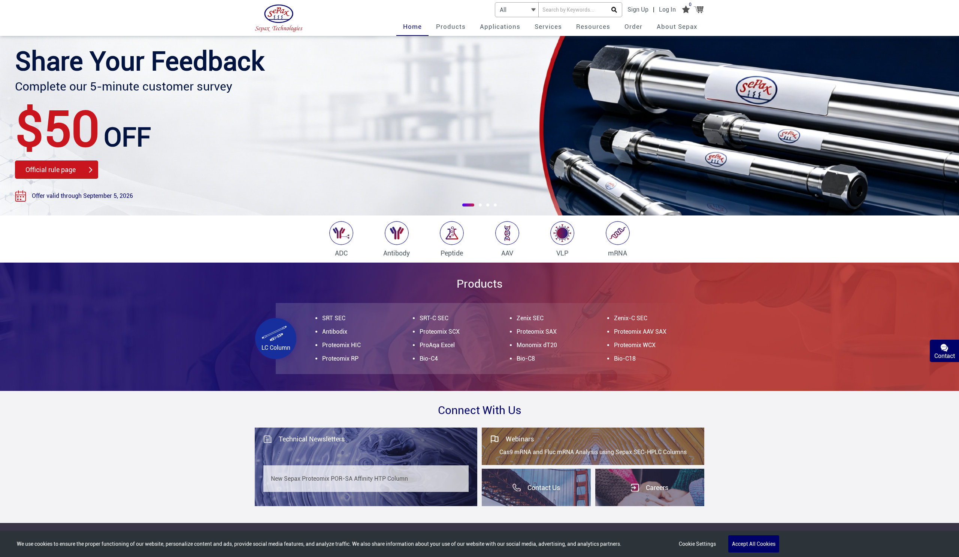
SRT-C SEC (434, 318)
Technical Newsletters (312, 439)
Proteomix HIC (341, 345)
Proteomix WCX (635, 345)
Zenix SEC (530, 318)
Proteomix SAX (537, 331)
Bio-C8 (526, 358)
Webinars (520, 439)
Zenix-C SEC (630, 318)
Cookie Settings (697, 544)
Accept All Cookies (753, 544)
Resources (593, 26)
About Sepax (677, 26)
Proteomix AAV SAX (640, 331)
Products (451, 26)
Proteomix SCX (440, 331)
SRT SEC (333, 318)
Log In (667, 9)
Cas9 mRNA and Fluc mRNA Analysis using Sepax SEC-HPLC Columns (593, 452)
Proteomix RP (340, 358)
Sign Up (637, 9)
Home (412, 26)
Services (548, 26)
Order (633, 26)
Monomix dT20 (537, 345)
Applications (500, 26)
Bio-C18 (625, 358)
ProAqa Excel (437, 345)
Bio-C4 (429, 358)
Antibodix (334, 331)
